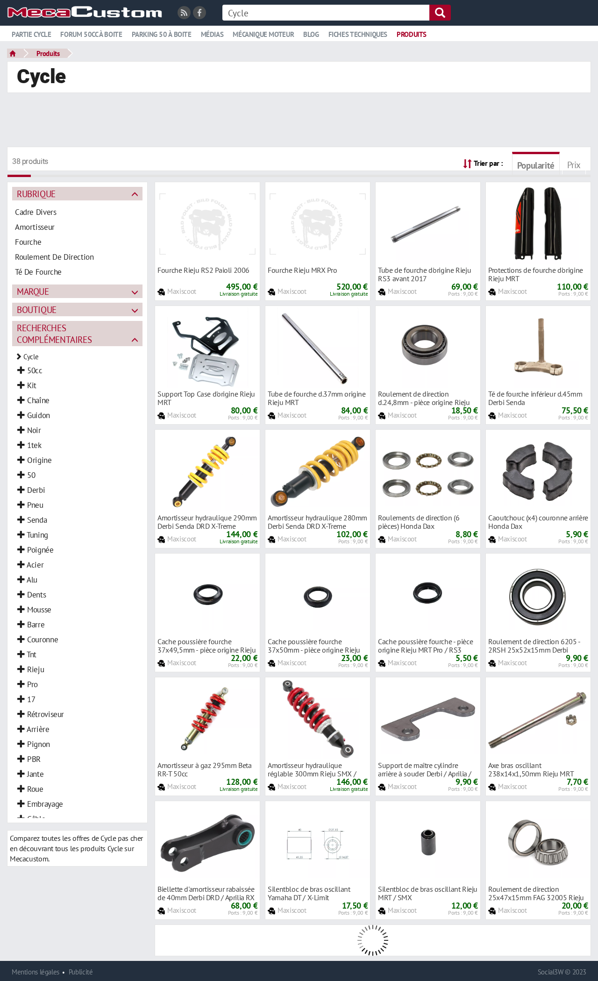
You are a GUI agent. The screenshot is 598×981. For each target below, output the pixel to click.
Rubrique (36, 193)
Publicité (81, 971)
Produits (412, 34)
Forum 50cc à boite (91, 34)
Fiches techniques (357, 34)
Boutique (37, 309)
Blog (311, 34)
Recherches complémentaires (54, 333)
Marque (33, 291)
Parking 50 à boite (162, 34)
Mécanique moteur (263, 34)
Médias (212, 34)
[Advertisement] (299, 121)
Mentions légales (35, 971)
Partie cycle (31, 34)
